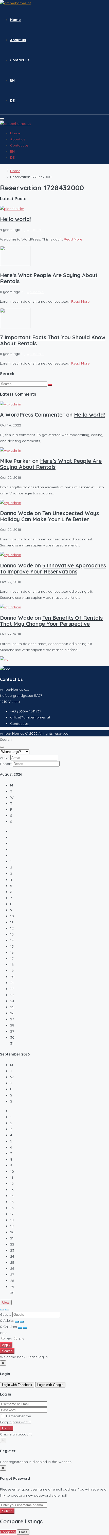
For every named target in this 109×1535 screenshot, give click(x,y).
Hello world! (15, 219)
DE (12, 100)
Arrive (4, 757)
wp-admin (35, 229)
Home (15, 19)
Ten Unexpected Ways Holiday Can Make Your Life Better (49, 516)
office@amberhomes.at (30, 717)
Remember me (18, 1416)
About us (18, 40)
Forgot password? (15, 1422)
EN (12, 80)
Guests (5, 1314)
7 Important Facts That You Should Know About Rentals (52, 340)
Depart (6, 763)
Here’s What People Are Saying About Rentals (49, 278)
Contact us (19, 60)
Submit (7, 1511)
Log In (6, 1428)
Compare (8, 1532)
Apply (6, 1345)
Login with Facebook (17, 1385)
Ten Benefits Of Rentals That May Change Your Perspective (51, 620)
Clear (6, 1302)
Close (23, 1532)
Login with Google (50, 1385)
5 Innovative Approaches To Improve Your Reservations (53, 568)
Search (7, 1351)
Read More (73, 239)
